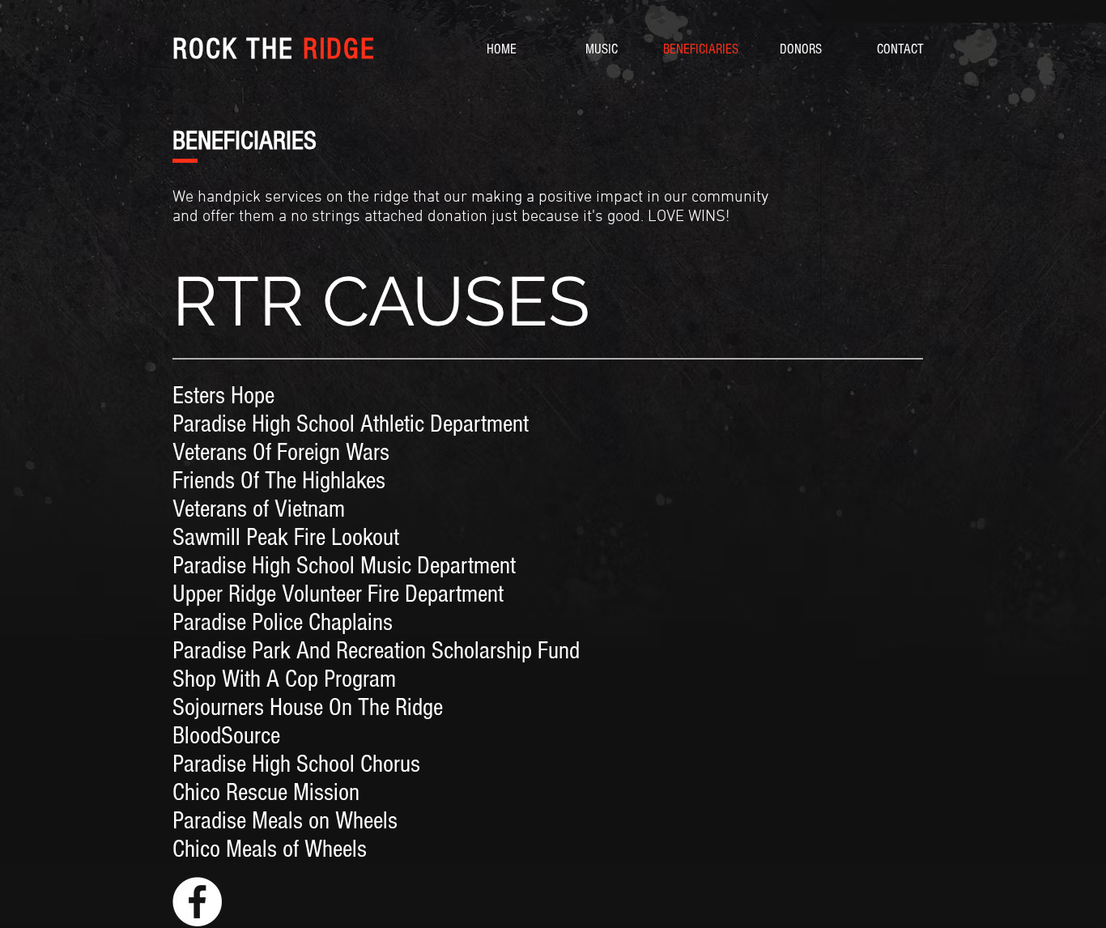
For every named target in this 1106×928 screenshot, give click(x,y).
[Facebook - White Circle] (197, 901)
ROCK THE (274, 49)
